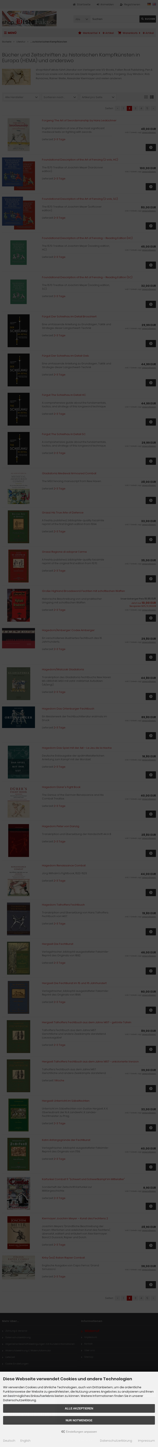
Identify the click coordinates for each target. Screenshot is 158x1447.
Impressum (146, 1441)
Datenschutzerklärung (116, 1441)
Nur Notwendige (79, 1420)
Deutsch (9, 1441)
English (25, 1441)
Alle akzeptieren (79, 1408)
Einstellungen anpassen (81, 1431)
